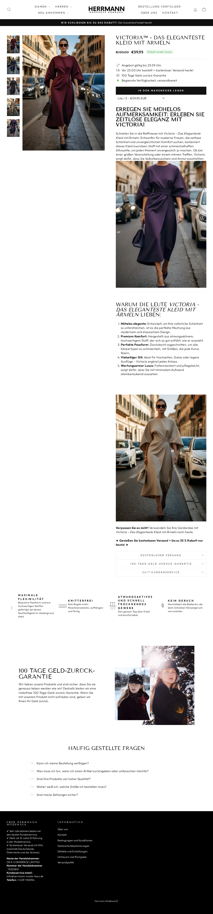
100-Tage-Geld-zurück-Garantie (161, 563)
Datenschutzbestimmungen (73, 845)
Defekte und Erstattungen (73, 851)
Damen (41, 6)
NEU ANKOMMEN (52, 12)
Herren (62, 6)
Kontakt (170, 12)
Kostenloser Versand (161, 555)
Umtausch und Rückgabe (72, 856)
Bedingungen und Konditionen (75, 840)
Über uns (149, 12)
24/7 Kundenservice (161, 572)
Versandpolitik (66, 862)
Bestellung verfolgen (159, 6)
